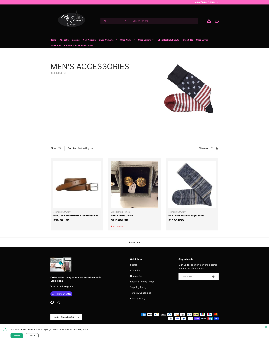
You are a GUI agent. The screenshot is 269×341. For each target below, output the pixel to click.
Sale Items (55, 45)
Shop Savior (202, 39)
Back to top (134, 242)
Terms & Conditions (140, 292)
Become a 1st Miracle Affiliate (78, 45)
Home (53, 39)
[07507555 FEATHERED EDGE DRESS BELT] (77, 184)
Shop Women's (106, 39)
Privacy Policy (137, 298)
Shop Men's (125, 39)
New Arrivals (89, 39)
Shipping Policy (138, 287)
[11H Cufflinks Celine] (134, 184)
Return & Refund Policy (142, 281)
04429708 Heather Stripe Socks (186, 215)
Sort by (72, 148)
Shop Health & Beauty (168, 39)
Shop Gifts (188, 39)
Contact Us (136, 276)
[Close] (266, 327)
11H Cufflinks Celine (122, 215)
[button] (217, 21)
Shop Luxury (144, 39)
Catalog (76, 39)
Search (133, 264)
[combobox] (149, 21)
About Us (64, 39)
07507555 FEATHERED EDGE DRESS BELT (76, 215)
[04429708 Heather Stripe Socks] (192, 184)
